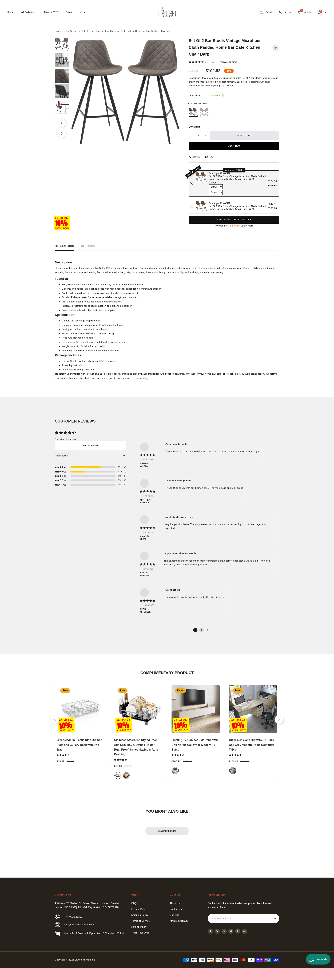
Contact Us (176, 909)
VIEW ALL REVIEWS (228, 62)
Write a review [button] (90, 446)
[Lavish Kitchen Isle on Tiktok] (237, 931)
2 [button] (201, 630)
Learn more (247, 225)
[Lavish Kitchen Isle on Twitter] (230, 931)
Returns (88, 246)
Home (10, 12)
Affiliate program (179, 920)
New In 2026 (51, 12)
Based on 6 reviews (65, 439)
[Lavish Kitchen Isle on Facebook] (210, 931)
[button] (196, 62)
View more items (167, 831)
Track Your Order (140, 932)
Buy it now (234, 146)
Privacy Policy (138, 909)
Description (64, 246)
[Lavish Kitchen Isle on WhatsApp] (244, 931)
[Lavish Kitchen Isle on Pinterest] (217, 931)
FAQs (134, 903)
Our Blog (174, 914)
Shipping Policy (139, 914)
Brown (193, 112)
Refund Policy (138, 926)
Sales (69, 12)
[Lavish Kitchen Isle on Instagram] (224, 931)
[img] (148, 455)
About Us (175, 903)
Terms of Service (140, 920)
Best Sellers (71, 31)
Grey (204, 112)
